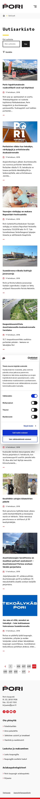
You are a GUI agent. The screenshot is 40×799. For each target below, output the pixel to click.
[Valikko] (35, 6)
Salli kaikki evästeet (20, 433)
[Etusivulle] (13, 6)
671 (23, 672)
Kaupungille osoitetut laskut (15, 759)
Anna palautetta (11, 731)
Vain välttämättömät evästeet (20, 439)
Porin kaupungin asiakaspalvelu (16, 774)
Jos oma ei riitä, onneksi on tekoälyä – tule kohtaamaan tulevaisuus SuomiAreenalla (16, 623)
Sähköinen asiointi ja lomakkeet (17, 735)
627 (23, 666)
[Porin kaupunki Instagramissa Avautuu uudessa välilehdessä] (7, 711)
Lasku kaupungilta (11, 754)
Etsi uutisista (8, 39)
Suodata (9, 52)
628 (29, 666)
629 (34, 666)
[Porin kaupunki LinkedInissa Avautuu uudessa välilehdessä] (14, 711)
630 (5, 672)
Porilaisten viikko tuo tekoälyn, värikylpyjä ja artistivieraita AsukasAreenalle (18, 149)
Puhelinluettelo (10, 726)
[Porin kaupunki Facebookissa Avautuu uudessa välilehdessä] (4, 711)
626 (18, 666)
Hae (25, 44)
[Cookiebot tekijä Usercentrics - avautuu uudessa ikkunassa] (28, 358)
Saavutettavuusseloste (22, 793)
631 (10, 672)
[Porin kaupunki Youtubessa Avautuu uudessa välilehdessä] (11, 711)
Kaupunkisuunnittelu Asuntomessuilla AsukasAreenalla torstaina (19, 327)
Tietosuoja (6, 793)
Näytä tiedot (28, 426)
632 (15, 672)
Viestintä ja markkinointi (14, 740)
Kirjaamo (7, 778)
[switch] (34, 403)
